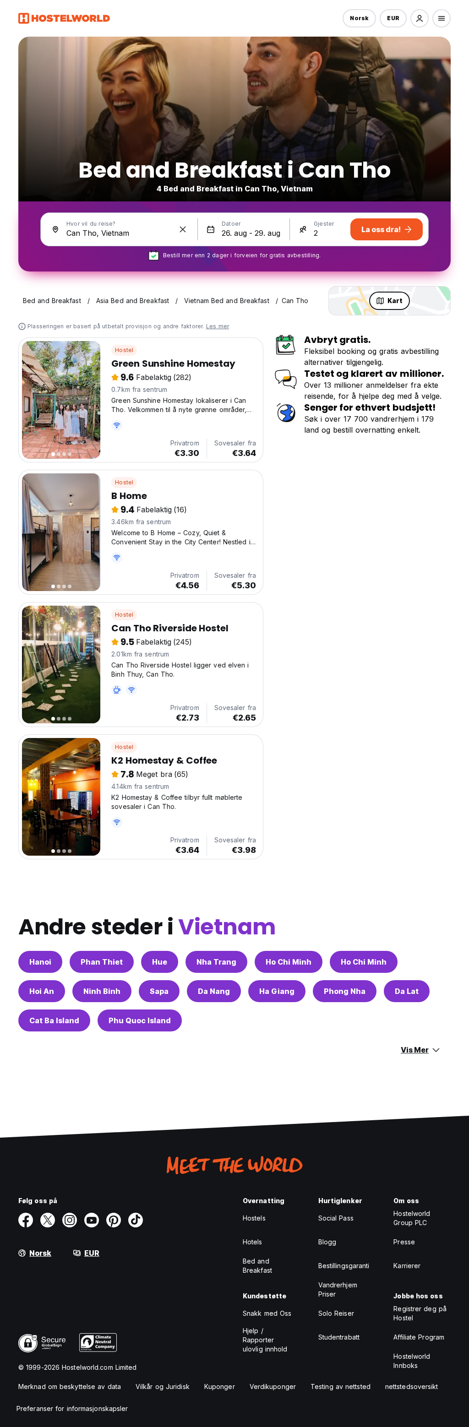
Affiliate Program (418, 1337)
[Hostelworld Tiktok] (135, 1220)
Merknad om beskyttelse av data (69, 1386)
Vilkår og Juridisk (163, 1386)
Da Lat (407, 991)
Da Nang (214, 991)
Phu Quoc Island (140, 1020)
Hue (159, 961)
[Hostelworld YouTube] (91, 1220)
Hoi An (41, 991)
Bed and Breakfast (257, 1265)
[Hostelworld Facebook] (25, 1220)
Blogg (327, 1242)
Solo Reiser (336, 1313)
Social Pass (336, 1218)
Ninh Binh (101, 991)
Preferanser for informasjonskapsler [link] (72, 1408)
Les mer (217, 326)
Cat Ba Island (54, 1020)
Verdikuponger (273, 1386)
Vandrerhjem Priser (337, 1289)
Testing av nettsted (341, 1386)
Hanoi (40, 961)
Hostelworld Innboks (411, 1360)
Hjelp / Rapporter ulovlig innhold (265, 1340)
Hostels (254, 1218)
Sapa (159, 991)
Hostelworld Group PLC (411, 1218)
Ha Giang (276, 991)
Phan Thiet (102, 961)
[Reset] (183, 229)
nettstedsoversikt (411, 1386)
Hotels (252, 1242)
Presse (404, 1242)
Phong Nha (344, 991)
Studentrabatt (339, 1337)
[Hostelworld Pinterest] (113, 1220)
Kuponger (219, 1386)
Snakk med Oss (267, 1313)
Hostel (124, 350)
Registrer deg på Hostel (420, 1313)
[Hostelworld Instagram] (69, 1220)
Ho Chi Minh (288, 961)
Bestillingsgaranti (344, 1266)
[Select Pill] (419, 18)
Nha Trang (216, 961)
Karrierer (406, 1266)
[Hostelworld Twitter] (47, 1220)
